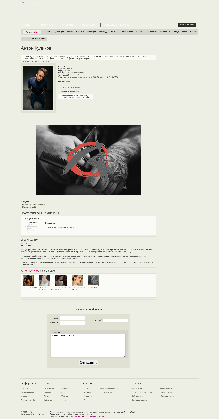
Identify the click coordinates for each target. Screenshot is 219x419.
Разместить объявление (141, 392)
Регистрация (164, 32)
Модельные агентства (117, 25)
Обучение (115, 32)
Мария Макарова (62, 287)
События (80, 32)
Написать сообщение (70, 92)
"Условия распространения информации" (87, 416)
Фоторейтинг (127, 32)
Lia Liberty (27, 287)
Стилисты (68, 25)
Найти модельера (166, 396)
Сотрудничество (180, 32)
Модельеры (88, 25)
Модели (28, 25)
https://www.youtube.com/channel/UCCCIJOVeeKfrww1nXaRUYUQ (91, 77)
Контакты (25, 396)
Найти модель (137, 396)
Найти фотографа (139, 400)
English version (30, 4)
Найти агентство (166, 392)
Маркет (139, 32)
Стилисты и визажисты (34, 38)
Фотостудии (103, 32)
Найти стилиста (165, 388)
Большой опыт (77, 73)
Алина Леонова (78, 287)
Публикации (59, 32)
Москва (68, 71)
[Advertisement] (110, 7)
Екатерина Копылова (43, 288)
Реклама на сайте (28, 400)
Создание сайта (29, 414)
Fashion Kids (145, 25)
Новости (70, 32)
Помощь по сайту (186, 25)
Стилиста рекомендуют (70, 87)
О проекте (152, 32)
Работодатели (106, 392)
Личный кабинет (33, 32)
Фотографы (47, 25)
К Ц (89, 287)
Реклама (193, 32)
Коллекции (91, 32)
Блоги (48, 32)
